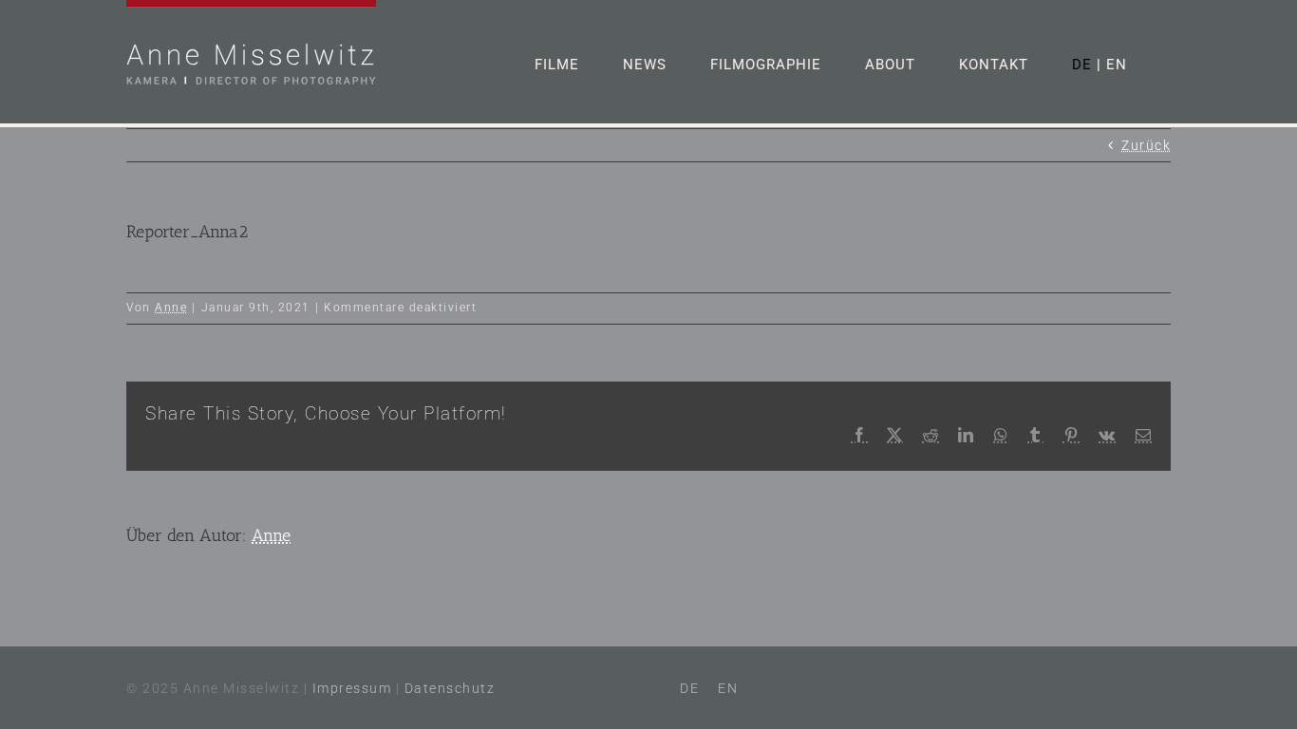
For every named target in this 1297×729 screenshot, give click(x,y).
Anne (171, 307)
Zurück (1146, 145)
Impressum (352, 688)
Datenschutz (450, 688)
